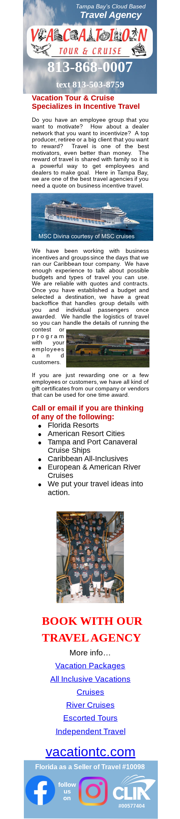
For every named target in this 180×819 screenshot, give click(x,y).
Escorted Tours (90, 718)
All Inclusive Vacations (90, 679)
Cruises (90, 692)
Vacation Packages (90, 665)
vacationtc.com (91, 751)
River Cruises (90, 705)
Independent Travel (91, 731)
